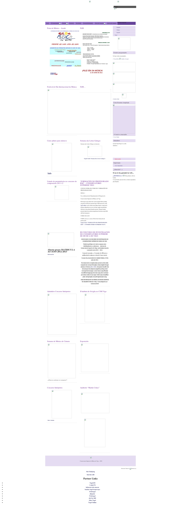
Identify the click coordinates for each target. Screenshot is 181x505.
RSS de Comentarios (132, 1)
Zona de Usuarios (99, 23)
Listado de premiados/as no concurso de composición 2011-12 (62, 182)
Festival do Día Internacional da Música (62, 87)
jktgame (92, 494)
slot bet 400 (92, 498)
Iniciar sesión (118, 159)
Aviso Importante (118, 165)
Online (116, 137)
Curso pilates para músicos (57, 140)
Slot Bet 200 (90, 475)
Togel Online (92, 502)
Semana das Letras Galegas (90, 140)
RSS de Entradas (124, 1)
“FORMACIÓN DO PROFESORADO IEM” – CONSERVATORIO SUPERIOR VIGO (94, 183)
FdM (82, 28)
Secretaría (78, 23)
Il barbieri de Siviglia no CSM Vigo (93, 291)
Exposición (84, 341)
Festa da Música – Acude (56, 28)
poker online (93, 267)
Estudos (64, 23)
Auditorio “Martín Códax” (90, 387)
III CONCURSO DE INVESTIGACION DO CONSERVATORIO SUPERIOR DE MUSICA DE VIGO (95, 234)
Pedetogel (92, 491)
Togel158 (92, 483)
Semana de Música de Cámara (58, 341)
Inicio (47, 23)
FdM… (83, 87)
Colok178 (92, 485)
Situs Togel (92, 500)
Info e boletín (51, 420)
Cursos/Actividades (88, 23)
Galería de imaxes (111, 23)
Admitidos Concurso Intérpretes (58, 291)
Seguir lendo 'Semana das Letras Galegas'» (94, 158)
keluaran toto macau (92, 487)
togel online (83, 205)
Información (51, 254)
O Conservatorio (55, 23)
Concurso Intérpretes (54, 387)
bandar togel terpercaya (92, 489)
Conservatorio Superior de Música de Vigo (73, 4)
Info (49, 173)
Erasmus (71, 23)
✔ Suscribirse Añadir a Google (121, 59)
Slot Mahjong (90, 471)
